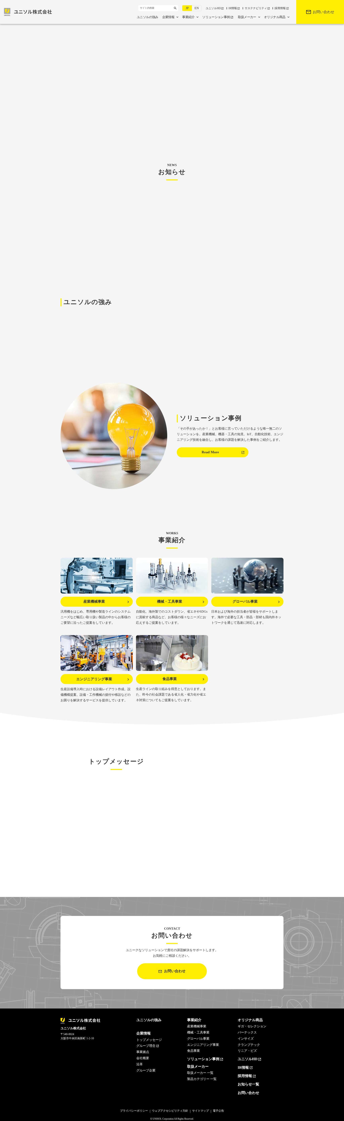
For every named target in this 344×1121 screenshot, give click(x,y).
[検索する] (175, 8)
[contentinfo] (172, 1064)
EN (196, 8)
